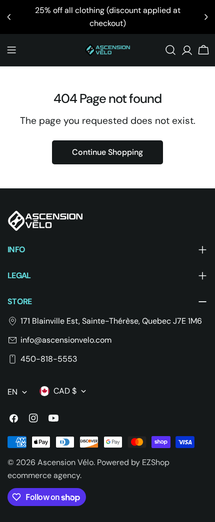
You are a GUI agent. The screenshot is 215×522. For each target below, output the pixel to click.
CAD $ (65, 391)
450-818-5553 (48, 359)
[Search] (170, 50)
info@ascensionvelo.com (66, 340)
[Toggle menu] (12, 50)
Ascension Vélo (66, 462)
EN (13, 392)
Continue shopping (107, 152)
